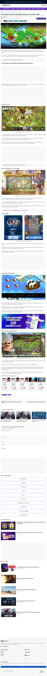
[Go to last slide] (43, 409)
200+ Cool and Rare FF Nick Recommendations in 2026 (6, 421)
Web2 (9, 394)
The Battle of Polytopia (6, 303)
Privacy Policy (41, 672)
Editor (2, 652)
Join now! (23, 666)
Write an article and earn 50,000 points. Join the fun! (29, 532)
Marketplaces (3, 651)
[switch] (45, 5)
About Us (2, 653)
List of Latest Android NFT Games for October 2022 (17, 210)
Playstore (40, 134)
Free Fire (18, 613)
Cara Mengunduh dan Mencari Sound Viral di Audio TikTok (28, 567)
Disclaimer (41, 671)
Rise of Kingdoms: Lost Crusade (16, 203)
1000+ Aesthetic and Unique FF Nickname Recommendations (22, 421)
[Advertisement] (23, 74)
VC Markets (12, 373)
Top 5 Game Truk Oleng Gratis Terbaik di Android (26, 589)
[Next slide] (44, 409)
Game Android (4, 394)
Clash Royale (4, 247)
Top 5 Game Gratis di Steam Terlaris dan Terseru (26, 600)
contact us (2, 654)
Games (4, 11)
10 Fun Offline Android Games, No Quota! (15, 59)
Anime (17, 579)
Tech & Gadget (19, 568)
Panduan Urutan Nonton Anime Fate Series (25, 578)
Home (2, 11)
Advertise (2, 655)
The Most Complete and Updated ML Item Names (38, 421)
